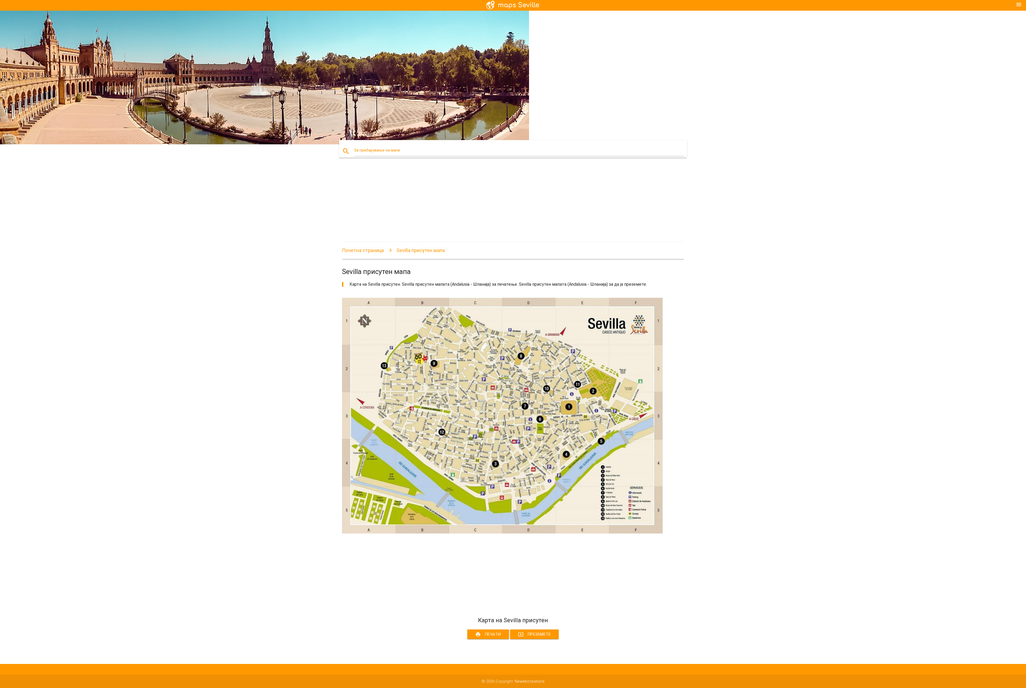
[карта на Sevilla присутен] (502, 532)
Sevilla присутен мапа (421, 250)
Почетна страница (363, 250)
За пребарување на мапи (377, 150)
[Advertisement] (502, 204)
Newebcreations (530, 681)
